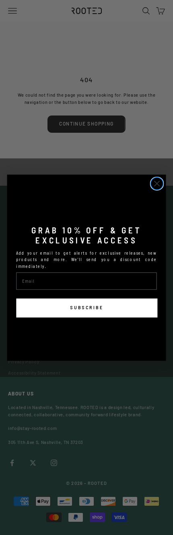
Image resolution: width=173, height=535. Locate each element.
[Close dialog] (157, 183)
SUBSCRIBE (86, 307)
